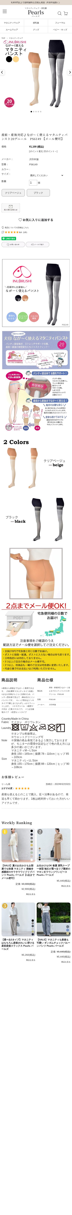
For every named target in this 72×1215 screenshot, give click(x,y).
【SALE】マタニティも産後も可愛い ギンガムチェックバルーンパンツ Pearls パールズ (53, 942)
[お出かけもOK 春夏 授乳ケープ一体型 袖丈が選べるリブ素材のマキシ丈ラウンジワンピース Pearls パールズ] (53, 845)
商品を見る (30, 894)
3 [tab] (36, 111)
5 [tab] (40, 111)
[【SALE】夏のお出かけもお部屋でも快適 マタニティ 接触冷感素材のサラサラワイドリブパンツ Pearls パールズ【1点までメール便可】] (18, 845)
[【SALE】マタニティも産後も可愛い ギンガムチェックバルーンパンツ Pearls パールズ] (53, 919)
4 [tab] (38, 111)
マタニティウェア (12, 23)
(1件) (25, 232)
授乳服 (36, 23)
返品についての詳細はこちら (17, 227)
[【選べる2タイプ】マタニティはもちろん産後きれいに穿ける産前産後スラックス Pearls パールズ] (18, 919)
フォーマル (60, 23)
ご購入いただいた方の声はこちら (36, 2)
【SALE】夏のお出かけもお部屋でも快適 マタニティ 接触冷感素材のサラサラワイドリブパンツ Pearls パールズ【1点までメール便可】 (18, 871)
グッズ (36, 29)
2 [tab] (33, 111)
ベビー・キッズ (60, 29)
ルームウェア (12, 29)
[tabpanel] (36, 74)
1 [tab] (31, 111)
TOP (3, 38)
